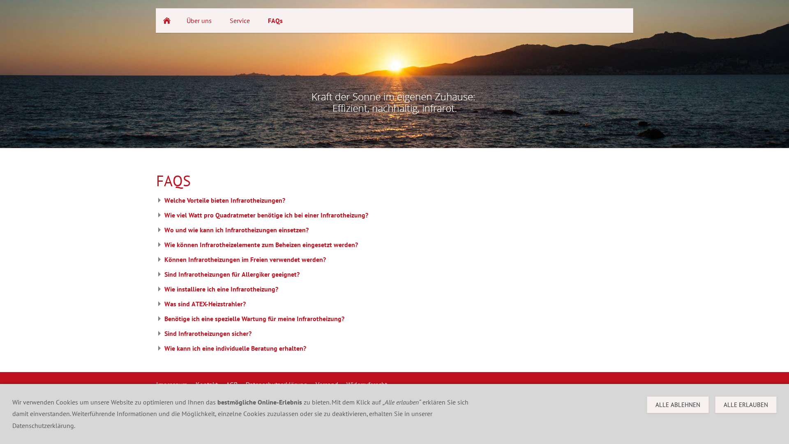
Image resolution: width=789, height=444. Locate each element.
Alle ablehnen (677, 405)
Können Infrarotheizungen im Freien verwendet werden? (245, 259)
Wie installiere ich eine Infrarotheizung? (221, 289)
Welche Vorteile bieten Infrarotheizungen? (224, 200)
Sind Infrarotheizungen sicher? (207, 333)
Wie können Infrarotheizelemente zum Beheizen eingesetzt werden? (261, 244)
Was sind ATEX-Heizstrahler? (205, 304)
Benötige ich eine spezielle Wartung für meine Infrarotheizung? (254, 318)
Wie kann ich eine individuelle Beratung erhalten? (235, 348)
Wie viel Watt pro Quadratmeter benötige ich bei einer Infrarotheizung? (266, 215)
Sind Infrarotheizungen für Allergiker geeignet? (232, 274)
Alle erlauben (746, 405)
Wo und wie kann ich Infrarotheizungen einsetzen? (236, 230)
